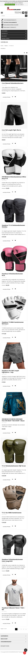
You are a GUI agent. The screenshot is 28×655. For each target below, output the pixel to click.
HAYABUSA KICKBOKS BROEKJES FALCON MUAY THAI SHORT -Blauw (13, 420)
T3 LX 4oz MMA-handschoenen (11, 513)
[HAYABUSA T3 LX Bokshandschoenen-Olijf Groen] (14, 451)
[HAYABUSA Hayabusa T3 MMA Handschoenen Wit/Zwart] (14, 307)
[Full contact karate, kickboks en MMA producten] (14, 8)
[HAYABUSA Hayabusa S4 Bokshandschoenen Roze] (14, 259)
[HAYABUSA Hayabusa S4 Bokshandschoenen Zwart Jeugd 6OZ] (14, 544)
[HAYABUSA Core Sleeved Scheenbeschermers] (14, 68)
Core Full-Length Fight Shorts (11, 130)
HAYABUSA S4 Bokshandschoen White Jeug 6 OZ (14, 177)
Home (2, 45)
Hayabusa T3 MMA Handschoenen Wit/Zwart (13, 323)
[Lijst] (26, 52)
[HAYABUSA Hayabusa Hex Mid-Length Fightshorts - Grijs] (14, 355)
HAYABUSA (11, 45)
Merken (6, 45)
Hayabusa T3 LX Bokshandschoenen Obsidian (13, 226)
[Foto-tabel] (24, 52)
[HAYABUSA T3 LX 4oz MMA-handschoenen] (14, 497)
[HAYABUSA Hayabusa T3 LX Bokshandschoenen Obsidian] (14, 210)
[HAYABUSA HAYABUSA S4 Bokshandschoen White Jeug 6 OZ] (14, 162)
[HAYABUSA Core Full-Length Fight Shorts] (14, 115)
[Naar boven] (25, 650)
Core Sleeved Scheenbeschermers (12, 83)
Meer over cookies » (19, 4)
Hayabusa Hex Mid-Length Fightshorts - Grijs (10, 371)
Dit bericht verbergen (9, 4)
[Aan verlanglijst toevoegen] (15, 97)
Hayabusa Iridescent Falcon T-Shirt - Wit (13, 608)
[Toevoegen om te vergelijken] (12, 97)
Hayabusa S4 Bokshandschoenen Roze (12, 274)
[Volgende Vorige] (26, 629)
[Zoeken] (26, 16)
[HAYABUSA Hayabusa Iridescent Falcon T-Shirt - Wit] (14, 593)
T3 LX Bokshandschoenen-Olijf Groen (14, 466)
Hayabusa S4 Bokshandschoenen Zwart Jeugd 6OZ (12, 560)
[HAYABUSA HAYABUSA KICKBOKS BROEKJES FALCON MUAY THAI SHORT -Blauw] (14, 404)
